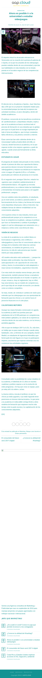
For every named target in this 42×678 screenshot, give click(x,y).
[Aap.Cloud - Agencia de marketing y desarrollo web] (21, 3)
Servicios (19, 672)
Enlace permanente (21, 433)
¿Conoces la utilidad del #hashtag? (20, 633)
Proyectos (28, 672)
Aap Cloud (30, 25)
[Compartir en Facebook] (17, 424)
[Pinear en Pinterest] (24, 424)
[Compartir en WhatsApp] (13, 424)
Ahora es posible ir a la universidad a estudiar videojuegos (23, 641)
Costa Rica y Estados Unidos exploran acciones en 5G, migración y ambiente (21, 656)
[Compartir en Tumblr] (28, 424)
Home (12, 672)
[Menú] (3, 3)
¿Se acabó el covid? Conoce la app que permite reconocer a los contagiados (21, 626)
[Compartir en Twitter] (21, 424)
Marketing (21, 10)
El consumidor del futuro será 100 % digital (22, 648)
